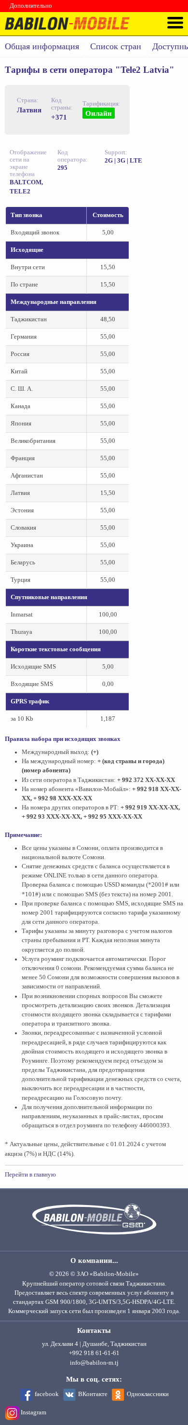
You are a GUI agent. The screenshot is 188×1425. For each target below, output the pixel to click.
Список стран (115, 46)
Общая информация (42, 46)
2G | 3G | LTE (123, 160)
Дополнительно (31, 5)
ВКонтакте (92, 1394)
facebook (47, 1394)
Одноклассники (148, 1394)
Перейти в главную (30, 1174)
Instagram (33, 1412)
